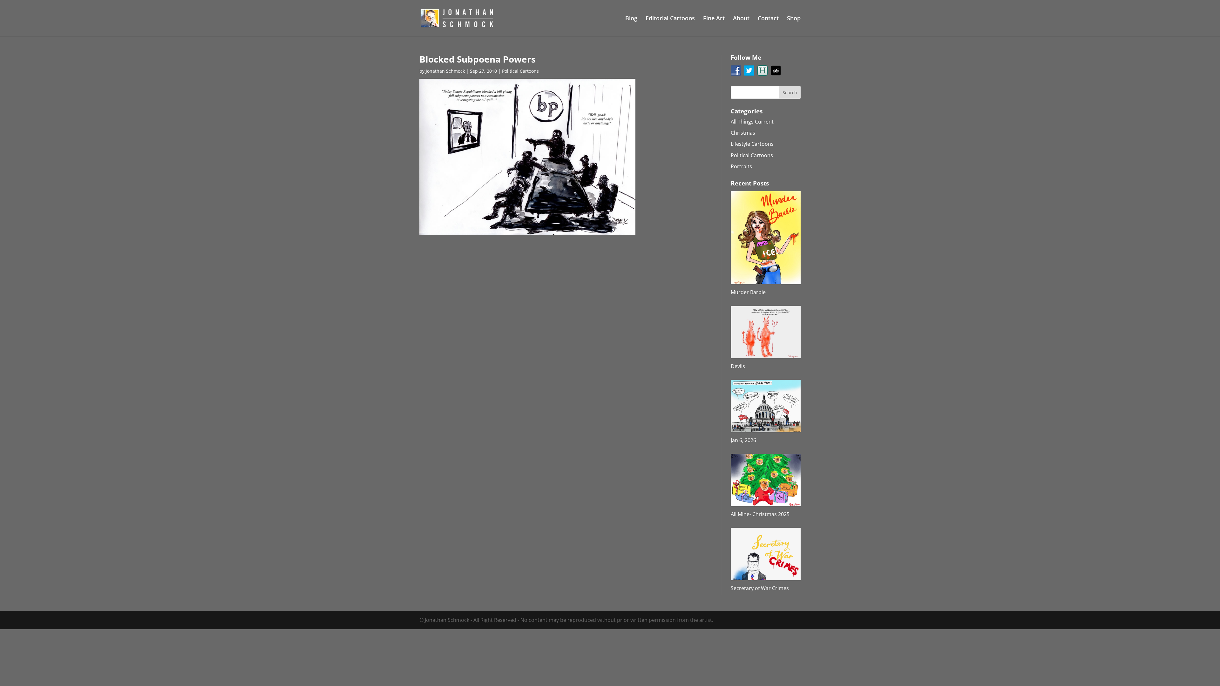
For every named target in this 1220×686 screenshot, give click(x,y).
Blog (631, 19)
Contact (768, 19)
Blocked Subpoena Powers (477, 59)
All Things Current (752, 121)
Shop (794, 19)
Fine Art (714, 19)
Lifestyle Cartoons (752, 143)
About (741, 19)
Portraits (741, 166)
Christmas (743, 132)
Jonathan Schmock (445, 71)
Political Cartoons (520, 71)
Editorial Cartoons (670, 19)
